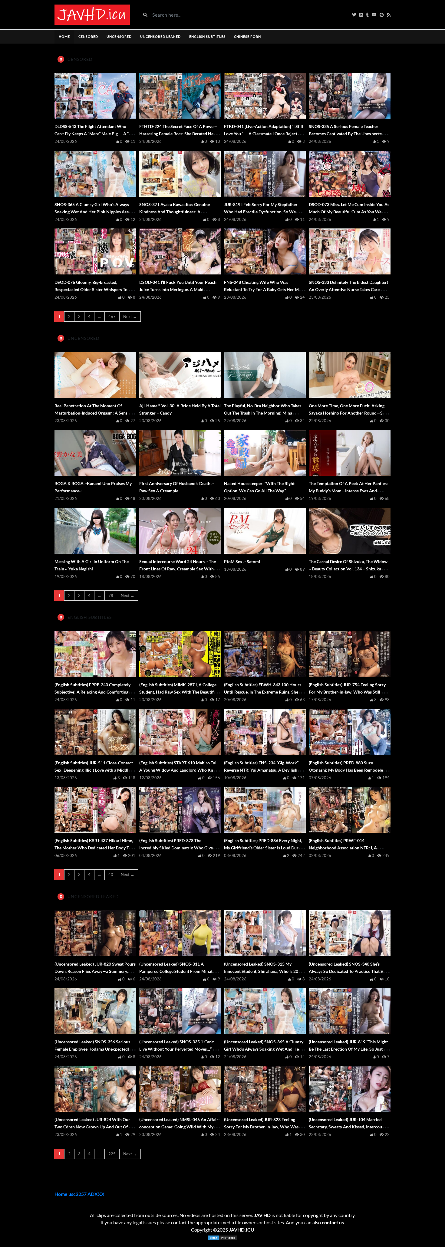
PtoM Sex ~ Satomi (242, 561)
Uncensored (119, 36)
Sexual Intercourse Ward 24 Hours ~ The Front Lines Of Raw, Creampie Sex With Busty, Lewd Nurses (177, 569)
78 (110, 595)
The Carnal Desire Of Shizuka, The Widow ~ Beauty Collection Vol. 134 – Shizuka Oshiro (348, 569)
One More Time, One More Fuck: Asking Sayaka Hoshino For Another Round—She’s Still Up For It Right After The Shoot (349, 413)
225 (112, 1153)
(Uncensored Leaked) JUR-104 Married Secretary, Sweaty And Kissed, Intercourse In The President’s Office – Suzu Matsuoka (348, 1127)
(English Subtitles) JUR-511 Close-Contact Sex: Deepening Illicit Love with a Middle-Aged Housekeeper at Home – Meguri (93, 770)
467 (112, 316)
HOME (64, 36)
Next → (130, 316)
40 (110, 874)
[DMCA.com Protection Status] (222, 1238)
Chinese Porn (247, 36)
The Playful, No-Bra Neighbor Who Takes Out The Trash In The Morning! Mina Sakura (262, 413)
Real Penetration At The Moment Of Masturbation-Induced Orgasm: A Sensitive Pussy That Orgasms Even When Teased (95, 413)
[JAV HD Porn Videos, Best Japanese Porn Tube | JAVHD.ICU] (92, 15)
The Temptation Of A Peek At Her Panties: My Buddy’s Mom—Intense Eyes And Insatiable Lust (348, 490)
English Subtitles (207, 36)
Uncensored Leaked (160, 36)
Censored (88, 36)
